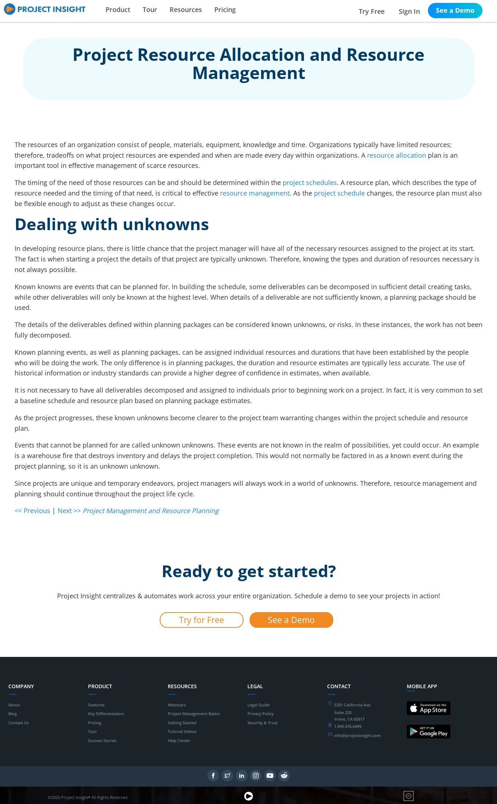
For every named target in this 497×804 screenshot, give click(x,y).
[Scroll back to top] (408, 799)
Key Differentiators (106, 713)
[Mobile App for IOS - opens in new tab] (428, 720)
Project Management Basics (194, 713)
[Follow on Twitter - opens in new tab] (227, 779)
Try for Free (201, 620)
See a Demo (455, 10)
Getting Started (182, 722)
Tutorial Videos (182, 731)
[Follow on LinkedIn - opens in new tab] (241, 779)
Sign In (409, 11)
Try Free (372, 11)
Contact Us (18, 722)
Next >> (69, 510)
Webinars (177, 705)
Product (118, 9)
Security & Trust (262, 722)
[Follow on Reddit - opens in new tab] (284, 779)
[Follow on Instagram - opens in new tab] (255, 779)
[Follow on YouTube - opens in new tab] (270, 779)
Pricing (225, 9)
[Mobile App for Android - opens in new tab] (428, 744)
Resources (186, 9)
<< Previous (32, 510)
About (14, 705)
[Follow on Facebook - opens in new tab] (213, 779)
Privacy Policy (260, 713)
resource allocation (396, 155)
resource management (255, 193)
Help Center (179, 740)
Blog (12, 713)
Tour (150, 9)
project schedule (339, 193)
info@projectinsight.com (357, 735)
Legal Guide (258, 705)
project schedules (310, 182)
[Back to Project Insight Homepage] (248, 799)
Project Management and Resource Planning (151, 510)
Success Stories (102, 740)
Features (96, 705)
